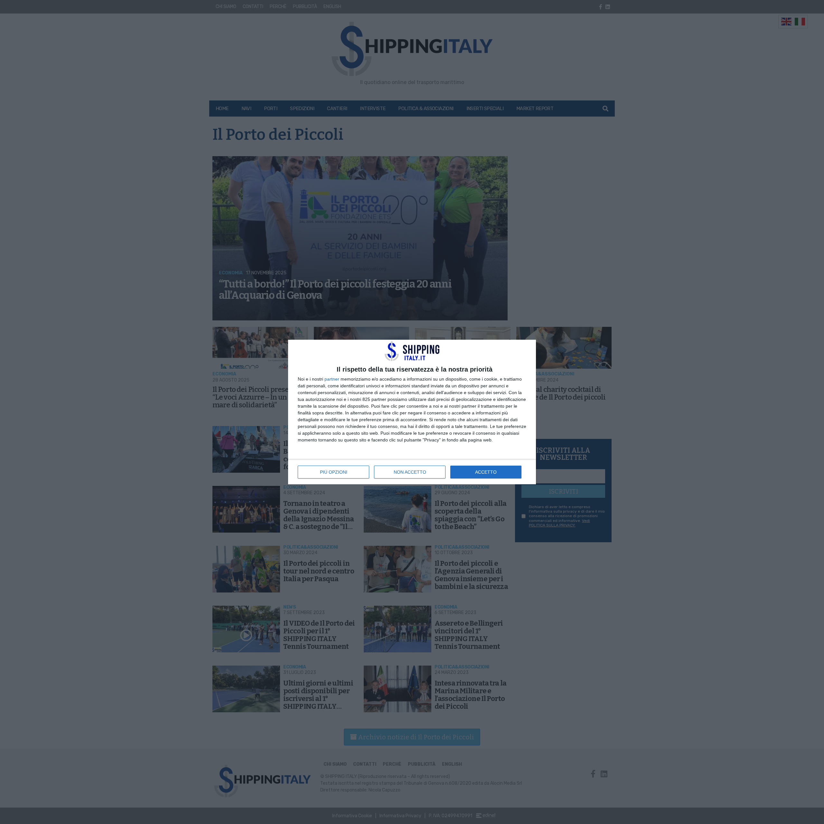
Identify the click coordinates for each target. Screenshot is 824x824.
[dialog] (412, 412)
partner (331, 379)
